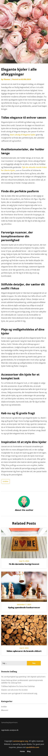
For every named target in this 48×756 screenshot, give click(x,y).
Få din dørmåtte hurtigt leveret (24, 564)
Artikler (5, 481)
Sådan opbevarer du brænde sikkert (24, 651)
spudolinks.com (32, 747)
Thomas (7, 79)
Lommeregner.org (20, 741)
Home (22, 751)
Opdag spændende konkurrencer (24, 607)
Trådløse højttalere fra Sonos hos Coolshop (18, 686)
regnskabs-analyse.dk (9, 730)
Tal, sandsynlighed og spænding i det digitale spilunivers (23, 677)
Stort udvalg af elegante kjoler (22, 134)
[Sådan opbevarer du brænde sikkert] (24, 629)
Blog (29, 751)
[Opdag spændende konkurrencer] (24, 586)
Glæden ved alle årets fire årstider (14, 690)
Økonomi (4, 710)
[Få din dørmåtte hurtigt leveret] (24, 542)
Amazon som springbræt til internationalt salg (19, 693)
